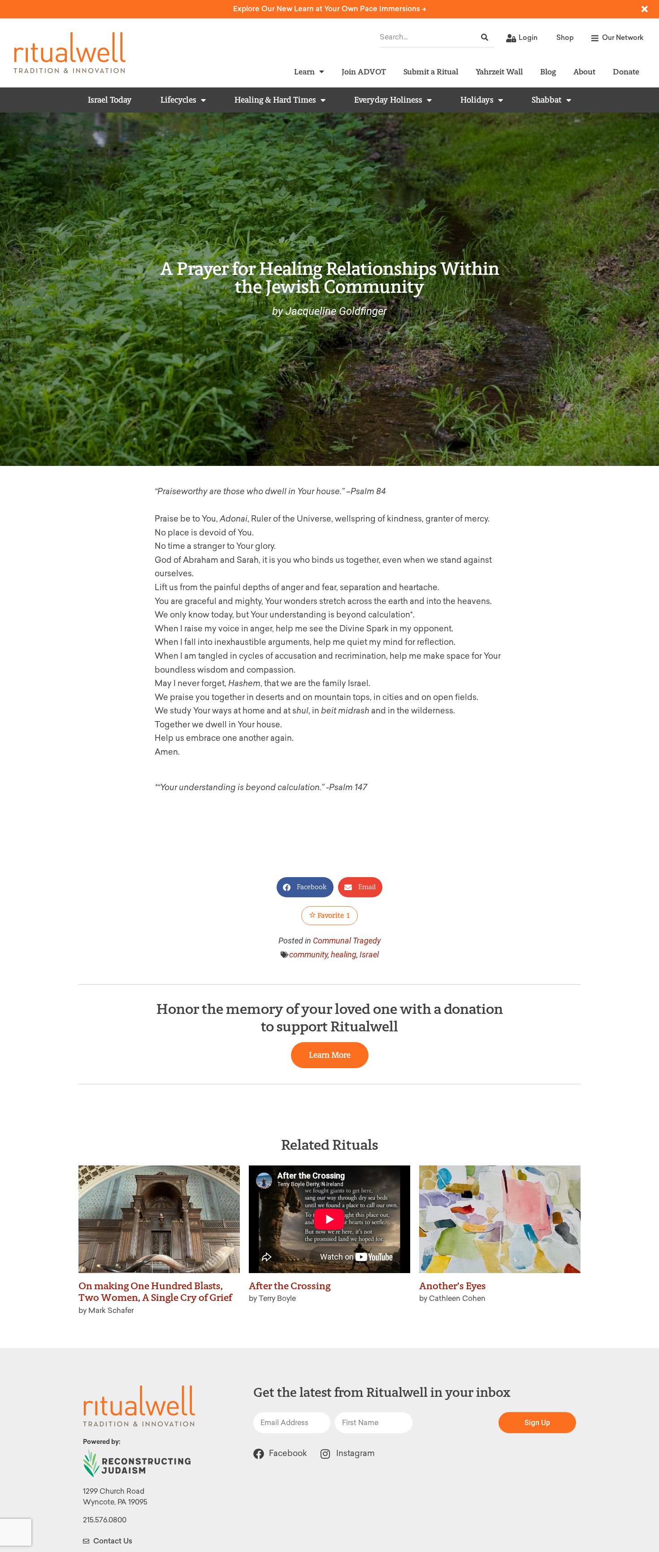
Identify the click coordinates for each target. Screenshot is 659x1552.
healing (343, 954)
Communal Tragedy (347, 940)
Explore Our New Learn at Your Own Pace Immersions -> (329, 8)
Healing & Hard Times (275, 100)
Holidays (477, 100)
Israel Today (110, 100)
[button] (305, 887)
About (584, 71)
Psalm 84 (368, 491)
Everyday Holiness (388, 100)
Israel (369, 954)
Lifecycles (178, 100)
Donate (626, 71)
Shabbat (547, 100)
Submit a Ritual (430, 71)
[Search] (484, 37)
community (308, 954)
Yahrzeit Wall (499, 71)
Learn (304, 71)
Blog (548, 71)
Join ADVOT (364, 71)
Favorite (333, 915)
